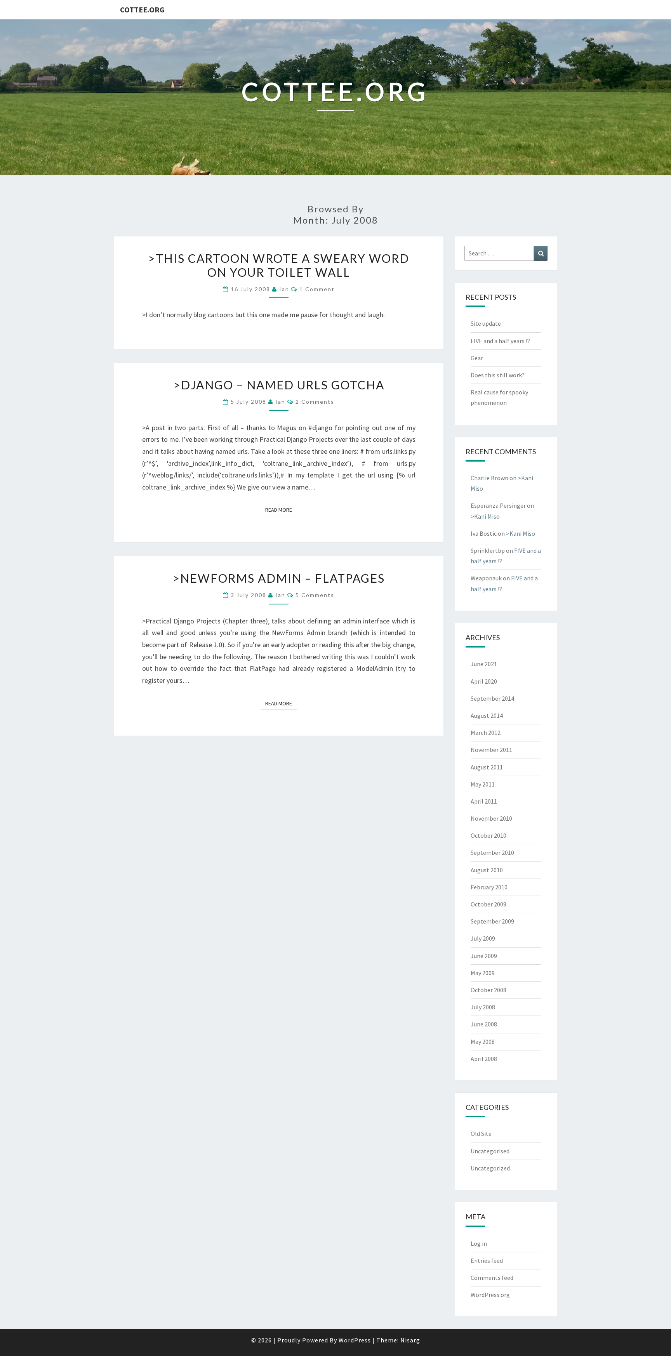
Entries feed (487, 1260)
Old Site (481, 1133)
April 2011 (484, 801)
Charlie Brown (489, 478)
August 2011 (487, 767)
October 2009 (488, 904)
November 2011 (491, 750)
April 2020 (484, 681)
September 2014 (492, 698)
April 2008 (484, 1059)
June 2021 (484, 664)
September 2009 (492, 921)
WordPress (355, 1340)
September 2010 (492, 852)
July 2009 (483, 938)
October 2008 (488, 990)
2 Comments (315, 401)
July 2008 (483, 1007)
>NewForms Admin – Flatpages (278, 578)
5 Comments (315, 595)
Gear (477, 358)
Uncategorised (490, 1151)
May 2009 (483, 973)
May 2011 (483, 784)
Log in (479, 1243)
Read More (281, 509)
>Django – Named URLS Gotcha (278, 385)
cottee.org (142, 9)
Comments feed (492, 1277)
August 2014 (487, 715)
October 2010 (488, 835)
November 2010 (491, 818)
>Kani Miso (485, 516)
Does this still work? (498, 375)
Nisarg (410, 1340)
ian (284, 289)
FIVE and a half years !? (500, 341)
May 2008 (483, 1041)
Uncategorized (490, 1168)
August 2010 (487, 870)
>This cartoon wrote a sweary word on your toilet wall (278, 265)
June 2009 (484, 956)
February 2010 (489, 887)
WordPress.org (490, 1295)
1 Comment (317, 289)
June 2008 (484, 1024)
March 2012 (486, 732)
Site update (486, 323)
